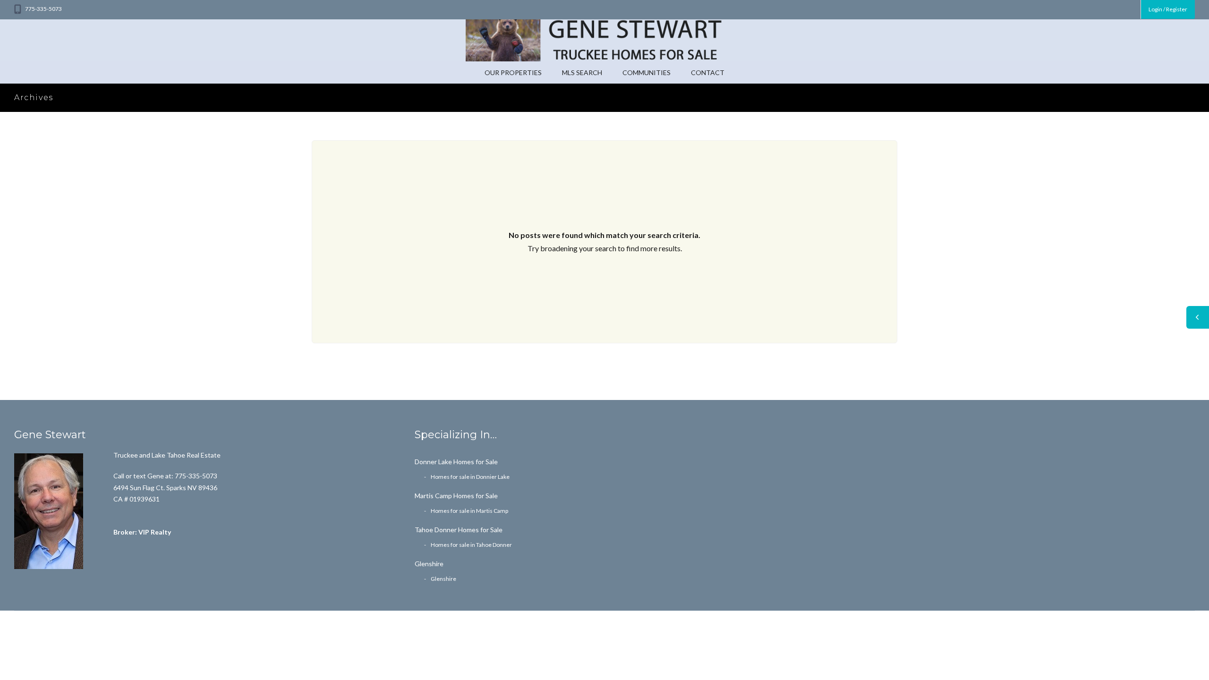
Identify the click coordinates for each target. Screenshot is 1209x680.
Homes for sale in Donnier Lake (470, 476)
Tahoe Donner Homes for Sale (458, 530)
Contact (707, 72)
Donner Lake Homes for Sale (456, 462)
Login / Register (1168, 9)
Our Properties (513, 72)
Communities (646, 72)
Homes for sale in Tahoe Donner (471, 544)
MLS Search (582, 72)
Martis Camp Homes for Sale (456, 496)
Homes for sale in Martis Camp (469, 510)
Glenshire (429, 564)
